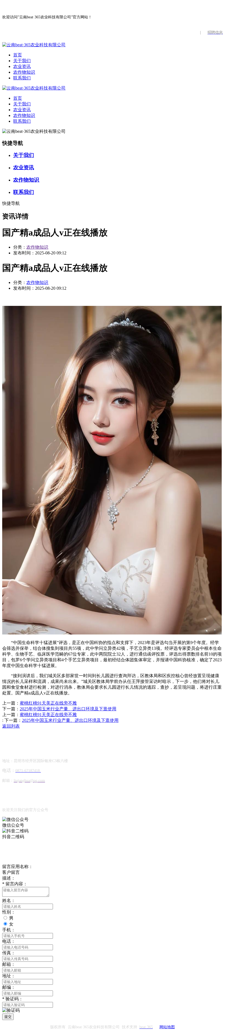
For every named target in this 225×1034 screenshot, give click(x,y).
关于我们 (22, 60)
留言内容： (14, 883)
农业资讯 (22, 66)
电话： (8, 941)
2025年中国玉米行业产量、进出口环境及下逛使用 (68, 708)
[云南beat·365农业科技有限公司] (34, 44)
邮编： (8, 987)
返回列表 (11, 726)
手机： (8, 929)
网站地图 (167, 1027)
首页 (17, 55)
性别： (8, 912)
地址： (8, 975)
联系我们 (22, 78)
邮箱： (8, 964)
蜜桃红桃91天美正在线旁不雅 (48, 703)
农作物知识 (24, 72)
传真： (8, 952)
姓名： (8, 900)
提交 (8, 1017)
